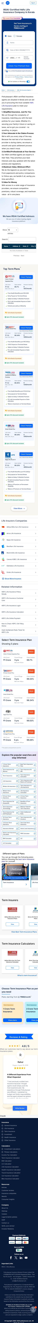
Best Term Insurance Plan (26, 765)
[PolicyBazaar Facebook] (11, 1257)
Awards (4, 1196)
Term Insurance (7, 776)
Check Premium (26, 277)
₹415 (31, 712)
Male (10, 36)
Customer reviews (8, 1190)
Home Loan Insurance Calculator (9, 833)
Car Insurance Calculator (10, 1176)
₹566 (31, 732)
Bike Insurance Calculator (10, 1179)
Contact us (5, 1223)
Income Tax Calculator (9, 1155)
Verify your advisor (8, 1226)
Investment (8, 1134)
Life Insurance (10, 90)
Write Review (19, 1108)
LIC (21, 838)
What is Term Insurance (7, 791)
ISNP (3, 1220)
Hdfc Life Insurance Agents (24, 90)
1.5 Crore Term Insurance (7, 823)
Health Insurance (10, 1137)
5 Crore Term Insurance (7, 797)
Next (22, 255)
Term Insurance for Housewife (8, 802)
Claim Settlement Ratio (25, 813)
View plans (12, 1020)
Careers (4, 1214)
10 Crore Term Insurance (7, 818)
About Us (5, 1208)
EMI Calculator (7, 838)
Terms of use (28, 77)
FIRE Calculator (25, 833)
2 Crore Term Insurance (24, 797)
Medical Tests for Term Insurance (25, 807)
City (32, 246)
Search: (5, 239)
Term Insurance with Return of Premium (26, 781)
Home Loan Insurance (26, 828)
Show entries (8, 231)
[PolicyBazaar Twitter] (16, 1257)
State (24, 246)
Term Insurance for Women (8, 770)
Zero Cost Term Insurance (25, 823)
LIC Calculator (7, 843)
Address (15, 246)
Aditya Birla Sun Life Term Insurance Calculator (12, 961)
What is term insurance (26, 975)
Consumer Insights (8, 1199)
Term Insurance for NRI (26, 770)
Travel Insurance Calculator (11, 1173)
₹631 (31, 691)
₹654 (31, 652)
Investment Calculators (12, 1149)
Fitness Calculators (10, 1152)
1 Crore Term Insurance (7, 765)
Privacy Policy (19, 77)
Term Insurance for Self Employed (8, 813)
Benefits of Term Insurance (25, 802)
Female (19, 36)
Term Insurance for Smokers (26, 818)
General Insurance (10, 1125)
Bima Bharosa (11, 1267)
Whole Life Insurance (9, 786)
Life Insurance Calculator (24, 791)
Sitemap (4, 1211)
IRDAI (3, 1267)
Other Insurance (9, 1140)
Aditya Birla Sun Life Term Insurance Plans (12, 917)
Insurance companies (9, 1193)
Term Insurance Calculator (25, 775)
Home (3, 90)
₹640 (31, 671)
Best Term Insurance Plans (26, 932)
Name (6, 246)
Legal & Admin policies (9, 1217)
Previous (16, 255)
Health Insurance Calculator (11, 1170)
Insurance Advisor (8, 828)
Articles (4, 1187)
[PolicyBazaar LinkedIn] (21, 1257)
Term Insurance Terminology (7, 807)
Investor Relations (8, 1229)
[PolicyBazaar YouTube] (26, 1257)
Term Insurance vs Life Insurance (25, 786)
